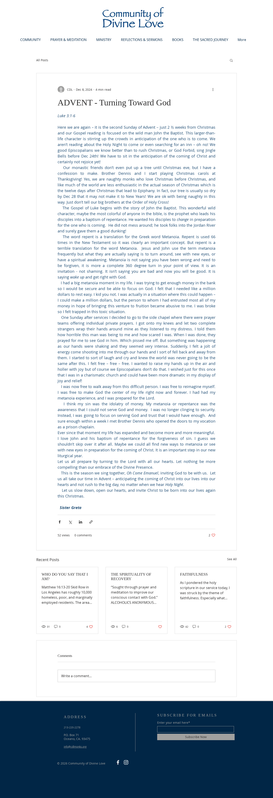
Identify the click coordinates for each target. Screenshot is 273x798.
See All (232, 559)
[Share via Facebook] (60, 522)
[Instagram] (126, 762)
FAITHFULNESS (194, 574)
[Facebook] (118, 762)
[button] (30, 39)
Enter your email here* (173, 722)
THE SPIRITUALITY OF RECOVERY (131, 576)
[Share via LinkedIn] (80, 522)
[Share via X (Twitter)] (70, 522)
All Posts (42, 60)
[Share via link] (91, 522)
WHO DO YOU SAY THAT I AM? (65, 576)
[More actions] (212, 89)
